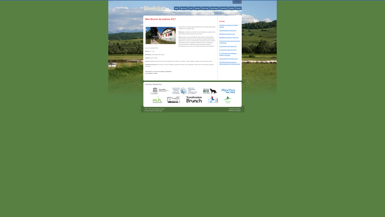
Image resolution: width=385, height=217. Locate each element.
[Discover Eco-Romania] (209, 94)
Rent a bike (205, 8)
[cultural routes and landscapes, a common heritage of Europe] (184, 94)
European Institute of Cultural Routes (153, 110)
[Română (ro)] (240, 2)
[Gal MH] (157, 103)
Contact (238, 8)
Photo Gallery (214, 8)
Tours (190, 8)
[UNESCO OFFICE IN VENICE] (159, 94)
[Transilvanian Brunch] (194, 103)
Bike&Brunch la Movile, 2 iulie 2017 (229, 37)
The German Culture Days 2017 (228, 50)
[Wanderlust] (152, 7)
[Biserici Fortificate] (213, 103)
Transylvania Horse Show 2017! (228, 46)
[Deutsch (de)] (237, 2)
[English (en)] (234, 2)
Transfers (197, 8)
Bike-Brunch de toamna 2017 (227, 34)
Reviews (231, 8)
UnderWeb (238, 110)
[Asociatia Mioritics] (228, 94)
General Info (223, 8)
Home (176, 8)
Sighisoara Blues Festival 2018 (227, 30)
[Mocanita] (173, 103)
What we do (184, 8)
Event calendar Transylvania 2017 (228, 58)
